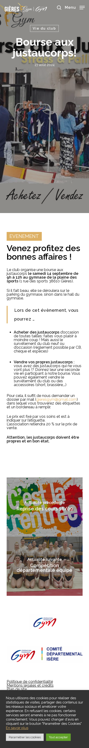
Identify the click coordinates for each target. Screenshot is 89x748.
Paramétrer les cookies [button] (25, 737)
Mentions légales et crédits (30, 685)
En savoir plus (17, 728)
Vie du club (44, 28)
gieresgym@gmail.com (56, 399)
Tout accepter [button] (58, 737)
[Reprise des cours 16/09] (45, 507)
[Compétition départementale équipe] (45, 566)
